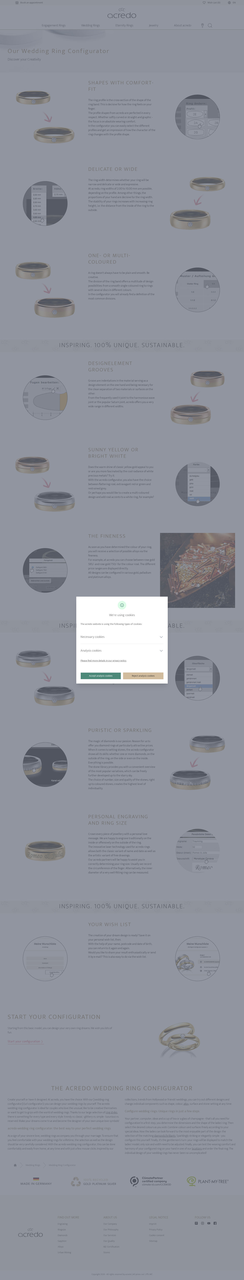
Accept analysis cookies (101, 676)
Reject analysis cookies (143, 676)
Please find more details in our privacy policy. (103, 661)
